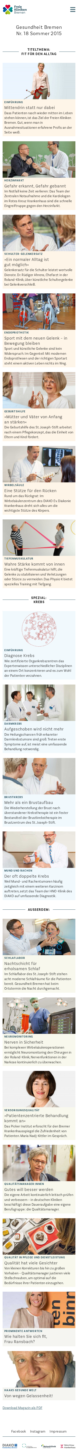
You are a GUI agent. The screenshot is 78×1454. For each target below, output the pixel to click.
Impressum (58, 1431)
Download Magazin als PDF (22, 1407)
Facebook (18, 1431)
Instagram (38, 1431)
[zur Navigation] (72, 9)
